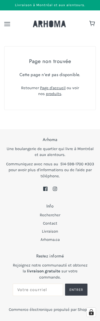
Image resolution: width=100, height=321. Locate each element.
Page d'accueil (53, 87)
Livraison (50, 231)
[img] (45, 188)
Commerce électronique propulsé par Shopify (50, 309)
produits (53, 93)
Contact (50, 223)
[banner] (49, 23)
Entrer (76, 290)
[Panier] (93, 24)
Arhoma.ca (50, 239)
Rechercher (50, 215)
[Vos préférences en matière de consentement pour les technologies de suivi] (91, 312)
